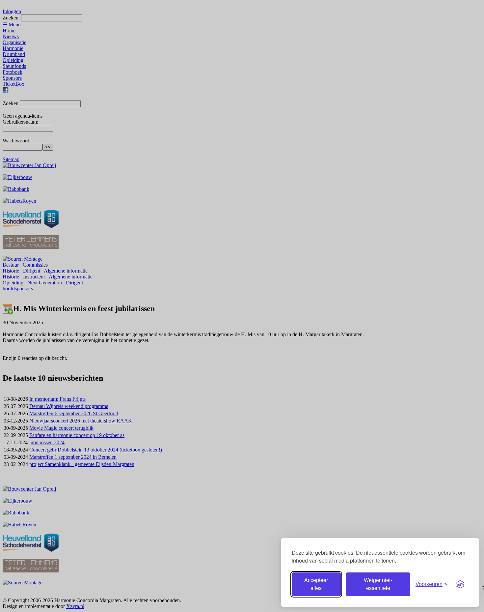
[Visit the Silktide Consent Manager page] (460, 584)
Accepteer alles (316, 584)
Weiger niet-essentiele (378, 584)
